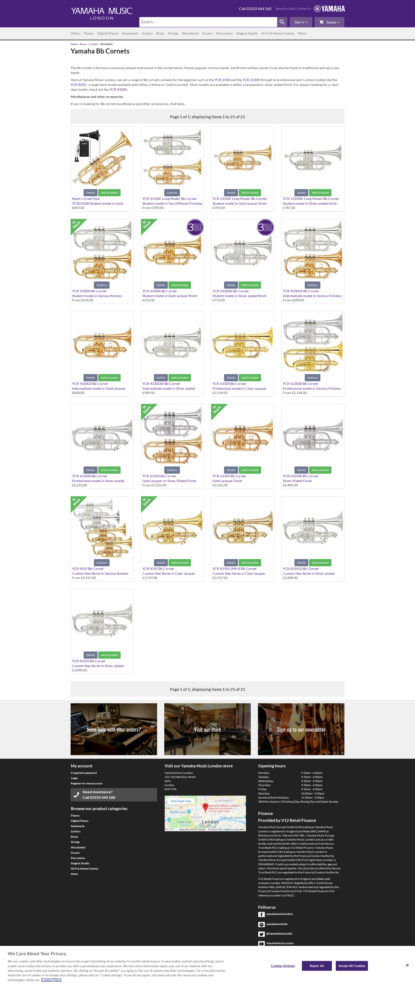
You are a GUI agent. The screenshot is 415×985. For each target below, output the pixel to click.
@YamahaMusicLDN (279, 933)
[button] (301, 22)
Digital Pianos (108, 33)
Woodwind (190, 33)
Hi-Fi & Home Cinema (277, 33)
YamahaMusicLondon (280, 943)
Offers (75, 33)
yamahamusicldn (277, 924)
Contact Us (304, 8)
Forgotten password (84, 773)
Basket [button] (331, 22)
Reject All (317, 965)
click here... (178, 104)
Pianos (89, 33)
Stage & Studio (247, 33)
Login (74, 778)
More (302, 33)
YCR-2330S (251, 80)
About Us (281, 8)
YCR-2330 (222, 80)
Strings (173, 33)
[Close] (407, 965)
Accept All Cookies (351, 965)
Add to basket (109, 192)
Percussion (224, 33)
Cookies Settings (283, 965)
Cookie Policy (51, 980)
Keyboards (130, 33)
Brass (160, 33)
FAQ (292, 8)
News (74, 874)
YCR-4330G (118, 89)
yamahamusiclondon (279, 914)
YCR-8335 (78, 85)
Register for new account (87, 783)
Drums (207, 33)
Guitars (147, 33)
